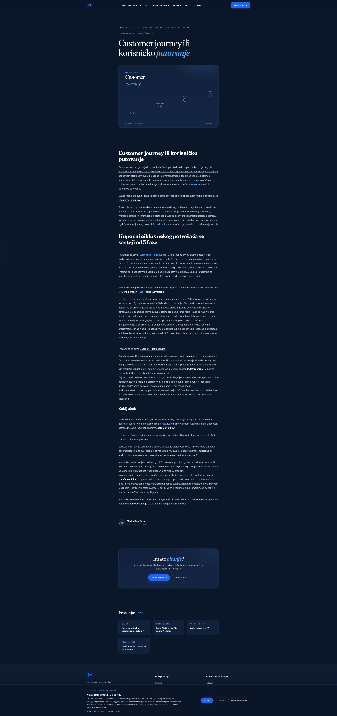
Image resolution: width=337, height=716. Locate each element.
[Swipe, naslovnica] (89, 5)
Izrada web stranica (131, 5)
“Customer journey (195, 184)
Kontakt (197, 5)
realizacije (161, 224)
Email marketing (161, 5)
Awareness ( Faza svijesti (153, 254)
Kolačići (209, 683)
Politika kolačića (93, 711)
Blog (187, 5)
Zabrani (220, 700)
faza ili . (143, 291)
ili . (152, 348)
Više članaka (180, 577)
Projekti (177, 5)
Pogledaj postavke (239, 700)
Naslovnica (124, 27)
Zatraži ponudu (240, 5)
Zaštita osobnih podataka (110, 711)
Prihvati (207, 700)
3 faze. (163, 423)
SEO (147, 5)
